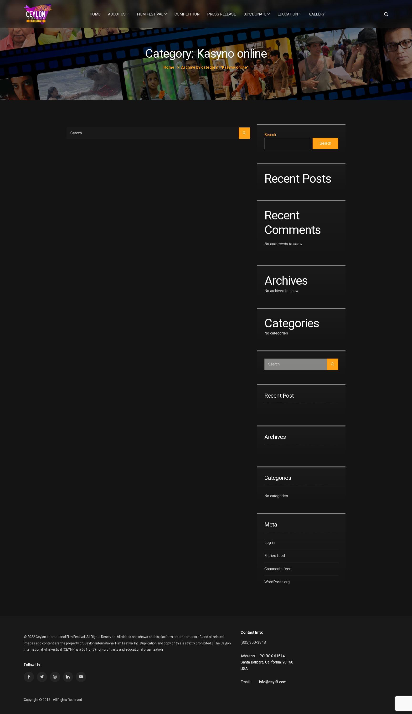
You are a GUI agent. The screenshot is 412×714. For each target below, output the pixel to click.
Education (288, 14)
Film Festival (150, 14)
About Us (117, 14)
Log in (269, 542)
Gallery (317, 14)
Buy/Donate (254, 14)
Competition (187, 14)
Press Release (221, 14)
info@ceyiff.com (272, 682)
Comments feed (277, 569)
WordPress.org (277, 582)
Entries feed (274, 555)
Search (270, 134)
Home (95, 14)
